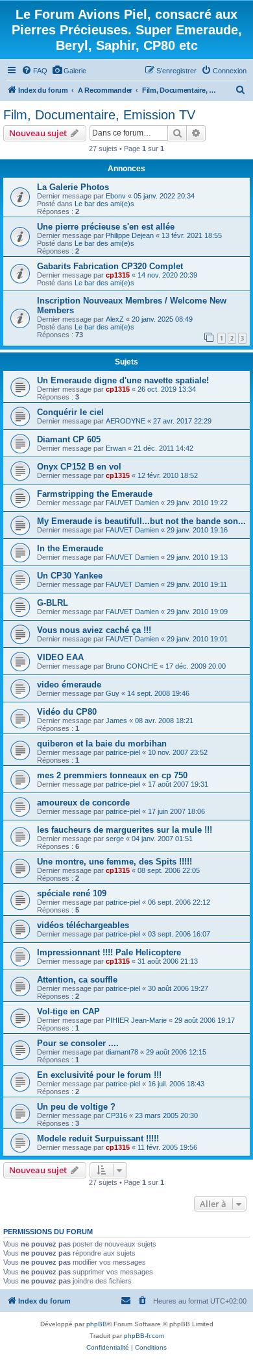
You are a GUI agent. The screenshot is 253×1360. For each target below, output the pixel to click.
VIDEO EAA (60, 657)
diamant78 (122, 1052)
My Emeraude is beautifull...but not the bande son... (141, 521)
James (116, 720)
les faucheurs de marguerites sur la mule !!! (124, 830)
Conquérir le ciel (70, 412)
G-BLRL (52, 603)
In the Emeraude (70, 548)
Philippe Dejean (130, 235)
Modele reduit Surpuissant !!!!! (98, 1138)
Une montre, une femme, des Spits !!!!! (114, 861)
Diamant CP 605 (69, 439)
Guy (112, 693)
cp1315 (118, 275)
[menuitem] (34, 70)
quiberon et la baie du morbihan (102, 743)
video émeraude (69, 684)
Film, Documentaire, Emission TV (99, 115)
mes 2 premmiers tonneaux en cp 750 (112, 775)
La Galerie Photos (73, 187)
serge (115, 838)
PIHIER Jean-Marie (136, 1020)
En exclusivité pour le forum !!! (99, 1075)
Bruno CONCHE (132, 666)
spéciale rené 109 (71, 893)
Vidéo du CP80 (67, 712)
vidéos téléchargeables (83, 925)
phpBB (96, 1324)
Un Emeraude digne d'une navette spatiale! (123, 380)
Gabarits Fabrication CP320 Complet (110, 266)
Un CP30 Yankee (69, 575)
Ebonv (116, 196)
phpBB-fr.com (144, 1335)
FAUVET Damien (132, 503)
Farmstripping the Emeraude (94, 494)
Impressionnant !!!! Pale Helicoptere (109, 952)
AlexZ (115, 319)
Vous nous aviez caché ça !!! (94, 630)
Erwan (116, 448)
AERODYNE (125, 421)
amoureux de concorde (83, 802)
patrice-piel (123, 752)
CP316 (116, 1115)
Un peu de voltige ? (76, 1107)
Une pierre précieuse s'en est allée (106, 227)
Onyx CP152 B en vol (79, 466)
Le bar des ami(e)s (104, 204)
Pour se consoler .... (78, 1043)
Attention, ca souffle (77, 979)
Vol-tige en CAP (68, 1011)
